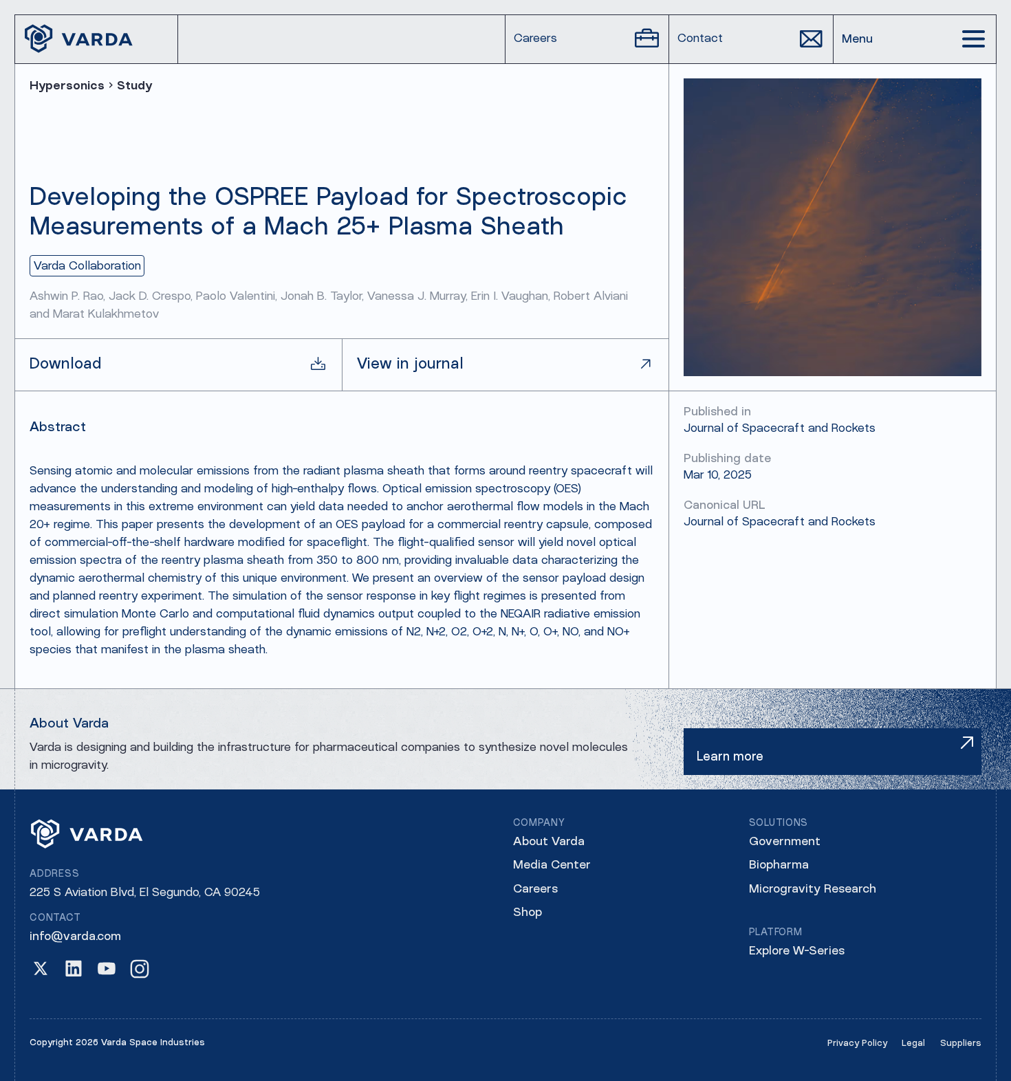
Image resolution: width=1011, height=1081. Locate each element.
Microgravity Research (812, 889)
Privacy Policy (857, 1043)
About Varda (549, 842)
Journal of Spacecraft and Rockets (780, 522)
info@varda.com (75, 937)
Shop (527, 913)
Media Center (552, 865)
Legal (913, 1043)
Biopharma (779, 865)
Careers (535, 889)
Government (784, 842)
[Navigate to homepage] (96, 39)
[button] (915, 39)
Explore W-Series (797, 951)
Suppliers (960, 1043)
